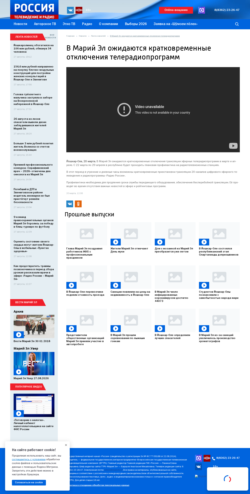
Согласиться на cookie (29, 483)
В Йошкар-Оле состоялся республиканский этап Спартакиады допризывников (218, 252)
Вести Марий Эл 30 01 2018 (32, 341)
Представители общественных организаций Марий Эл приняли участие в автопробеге (85, 340)
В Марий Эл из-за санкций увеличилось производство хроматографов (217, 338)
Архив (18, 311)
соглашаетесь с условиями (29, 459)
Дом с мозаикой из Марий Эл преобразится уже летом (174, 250)
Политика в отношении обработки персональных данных (97, 485)
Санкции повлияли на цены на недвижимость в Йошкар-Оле (130, 293)
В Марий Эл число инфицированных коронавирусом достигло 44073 (171, 296)
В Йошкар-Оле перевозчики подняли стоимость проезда (85, 293)
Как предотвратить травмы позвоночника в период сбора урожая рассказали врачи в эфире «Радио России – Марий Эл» (34, 272)
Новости (83, 36)
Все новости (49, 36)
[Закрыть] (66, 445)
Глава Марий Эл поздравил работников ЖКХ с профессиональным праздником (84, 253)
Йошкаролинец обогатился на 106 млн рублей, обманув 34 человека (34, 48)
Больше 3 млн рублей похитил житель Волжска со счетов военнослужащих (33, 146)
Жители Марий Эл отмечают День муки (129, 250)
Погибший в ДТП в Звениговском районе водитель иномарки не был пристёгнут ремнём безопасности (32, 196)
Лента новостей (98, 36)
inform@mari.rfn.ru (113, 470)
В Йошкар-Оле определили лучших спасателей (172, 336)
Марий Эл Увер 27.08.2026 (31, 378)
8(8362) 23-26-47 (227, 10)
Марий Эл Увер (26, 348)
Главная (70, 36)
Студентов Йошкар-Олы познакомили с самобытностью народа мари (218, 295)
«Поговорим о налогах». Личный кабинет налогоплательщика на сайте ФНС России (34, 425)
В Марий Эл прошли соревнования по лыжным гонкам (128, 338)
